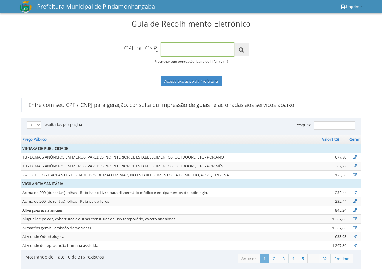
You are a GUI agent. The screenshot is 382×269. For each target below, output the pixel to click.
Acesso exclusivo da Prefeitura (191, 81)
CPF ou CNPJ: (142, 48)
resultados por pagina (62, 124)
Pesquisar (304, 125)
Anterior (248, 258)
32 (325, 258)
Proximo (341, 258)
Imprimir (353, 6)
